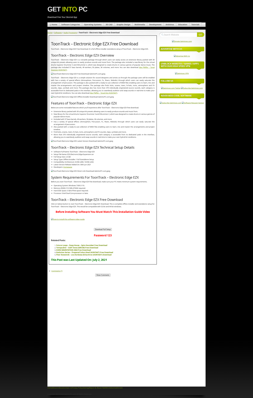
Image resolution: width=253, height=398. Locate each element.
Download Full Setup (103, 229)
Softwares (58, 32)
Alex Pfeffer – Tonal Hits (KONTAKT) (103, 93)
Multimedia (140, 24)
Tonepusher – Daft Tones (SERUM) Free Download (77, 247)
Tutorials (195, 24)
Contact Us (67, 388)
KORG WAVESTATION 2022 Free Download (73, 250)
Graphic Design (123, 24)
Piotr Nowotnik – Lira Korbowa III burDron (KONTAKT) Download (83, 255)
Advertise (113, 388)
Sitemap (86, 388)
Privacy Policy (77, 388)
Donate (120, 388)
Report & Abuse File (96, 388)
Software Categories (70, 24)
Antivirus (170, 24)
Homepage (67, 167)
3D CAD (109, 24)
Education (182, 24)
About (60, 388)
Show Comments (102, 275)
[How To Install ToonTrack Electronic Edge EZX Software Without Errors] (68, 219)
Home (54, 24)
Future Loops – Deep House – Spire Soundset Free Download (81, 245)
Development (155, 24)
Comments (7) (56, 271)
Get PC (67, 9)
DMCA (106, 388)
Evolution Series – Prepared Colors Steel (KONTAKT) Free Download (84, 252)
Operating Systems (92, 24)
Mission (55, 388)
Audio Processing (70, 32)
